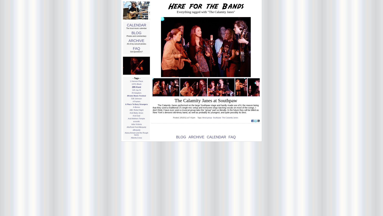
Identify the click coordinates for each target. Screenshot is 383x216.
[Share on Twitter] (255, 121)
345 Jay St (136, 90)
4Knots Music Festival (136, 96)
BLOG (137, 33)
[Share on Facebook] (252, 121)
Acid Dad (136, 116)
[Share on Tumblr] (258, 121)
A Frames (136, 101)
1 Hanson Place (136, 81)
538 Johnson (136, 99)
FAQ (136, 48)
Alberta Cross (136, 138)
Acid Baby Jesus (136, 113)
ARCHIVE (136, 41)
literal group (207, 118)
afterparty (136, 130)
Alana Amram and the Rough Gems (136, 134)
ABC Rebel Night (136, 110)
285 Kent (136, 87)
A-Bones (136, 107)
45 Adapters (136, 93)
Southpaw (217, 118)
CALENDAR (136, 25)
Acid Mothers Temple (136, 119)
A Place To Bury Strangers (136, 104)
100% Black (136, 84)
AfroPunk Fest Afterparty (136, 127)
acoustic (136, 121)
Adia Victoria (136, 124)
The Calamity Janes (230, 118)
